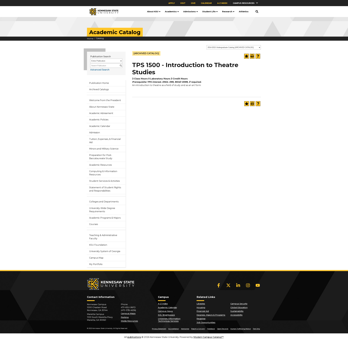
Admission (94, 132)
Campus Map (96, 258)
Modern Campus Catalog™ (208, 337)
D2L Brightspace (166, 315)
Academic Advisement (101, 113)
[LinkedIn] (238, 285)
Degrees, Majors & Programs (211, 315)
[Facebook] (218, 285)
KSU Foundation (98, 245)
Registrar (201, 318)
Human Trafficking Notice (240, 329)
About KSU (152, 11)
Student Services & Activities (104, 181)
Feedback (211, 329)
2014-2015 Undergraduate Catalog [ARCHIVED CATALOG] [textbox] (231, 47)
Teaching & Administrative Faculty (103, 237)
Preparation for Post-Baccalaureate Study (100, 157)
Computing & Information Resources (103, 173)
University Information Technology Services (169, 319)
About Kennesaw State (101, 107)
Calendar (206, 3)
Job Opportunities (206, 322)
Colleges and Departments (104, 201)
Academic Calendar (99, 126)
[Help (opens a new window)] (258, 56)
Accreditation (173, 329)
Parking (125, 317)
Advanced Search (99, 69)
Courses (93, 224)
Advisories (185, 329)
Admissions (189, 11)
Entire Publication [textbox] (98, 61)
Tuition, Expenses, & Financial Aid (105, 141)
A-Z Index (222, 3)
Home (90, 38)
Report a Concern (198, 329)
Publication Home (99, 83)
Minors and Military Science (104, 148)
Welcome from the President (105, 100)
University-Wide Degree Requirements (102, 210)
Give (193, 3)
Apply (171, 3)
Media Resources (129, 321)
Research (227, 11)
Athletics (243, 11)
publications (134, 337)
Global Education (239, 307)
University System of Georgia (104, 251)
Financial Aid (203, 311)
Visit (182, 3)
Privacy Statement (159, 329)
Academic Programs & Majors (105, 218)
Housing (201, 307)
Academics (171, 11)
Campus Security (238, 304)
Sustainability (236, 311)
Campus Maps (128, 313)
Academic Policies (98, 119)
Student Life (209, 11)
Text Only (256, 329)
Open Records (222, 329)
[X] (228, 285)
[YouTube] (257, 285)
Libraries (201, 304)
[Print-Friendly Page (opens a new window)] (252, 56)
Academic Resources (100, 165)
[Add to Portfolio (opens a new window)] (246, 56)
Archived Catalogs (99, 89)
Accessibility (236, 315)
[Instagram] (248, 285)
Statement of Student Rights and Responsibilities (105, 189)
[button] (245, 3)
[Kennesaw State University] (102, 11)
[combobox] (233, 47)
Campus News (165, 311)
